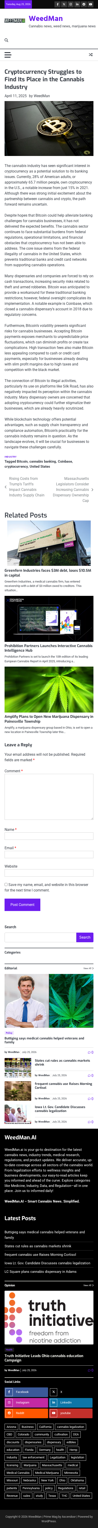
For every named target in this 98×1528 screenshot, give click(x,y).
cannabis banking (42, 461)
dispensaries (33, 1442)
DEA (76, 1434)
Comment (14, 771)
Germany (45, 1450)
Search (10, 927)
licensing (12, 1465)
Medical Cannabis (18, 1472)
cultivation (61, 1434)
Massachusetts (52, 1465)
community (42, 1434)
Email (10, 848)
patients (12, 1488)
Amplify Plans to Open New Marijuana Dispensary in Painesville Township (49, 719)
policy (49, 1488)
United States (40, 466)
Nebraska (29, 1480)
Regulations (65, 1488)
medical (73, 1465)
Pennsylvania (31, 1488)
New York (47, 1480)
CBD (9, 1434)
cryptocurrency (16, 466)
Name (11, 829)
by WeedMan (39, 96)
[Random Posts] (91, 55)
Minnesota (71, 1472)
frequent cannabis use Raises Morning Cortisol (63, 1086)
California (45, 1427)
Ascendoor (69, 1516)
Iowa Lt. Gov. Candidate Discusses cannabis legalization (60, 1109)
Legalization (57, 1457)
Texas (52, 1495)
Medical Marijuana (47, 1472)
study (39, 1495)
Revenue (12, 1495)
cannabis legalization (70, 1427)
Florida (29, 1450)
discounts (13, 1442)
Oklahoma (77, 1480)
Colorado (23, 1434)
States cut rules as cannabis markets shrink (62, 1062)
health (60, 1450)
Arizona (11, 1427)
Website (11, 866)
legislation (77, 1457)
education (13, 1450)
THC (64, 1495)
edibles (71, 1442)
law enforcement (33, 1457)
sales (26, 1495)
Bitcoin (22, 461)
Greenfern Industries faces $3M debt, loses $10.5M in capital (48, 573)
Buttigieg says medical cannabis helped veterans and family (44, 1040)
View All (87, 968)
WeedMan (46, 19)
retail (82, 1488)
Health (9, 1349)
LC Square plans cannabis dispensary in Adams (41, 1272)
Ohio (62, 1480)
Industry (10, 457)
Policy (9, 1033)
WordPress (48, 1521)
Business (28, 1427)
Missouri (12, 1480)
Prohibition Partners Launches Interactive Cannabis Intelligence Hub (49, 648)
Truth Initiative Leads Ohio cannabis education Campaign (44, 1358)
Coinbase (65, 461)
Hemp (73, 1450)
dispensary (54, 1442)
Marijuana (30, 1465)
